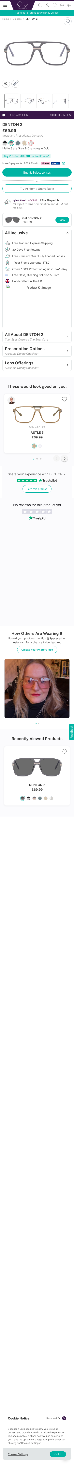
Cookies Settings (18, 1454)
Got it (57, 1454)
